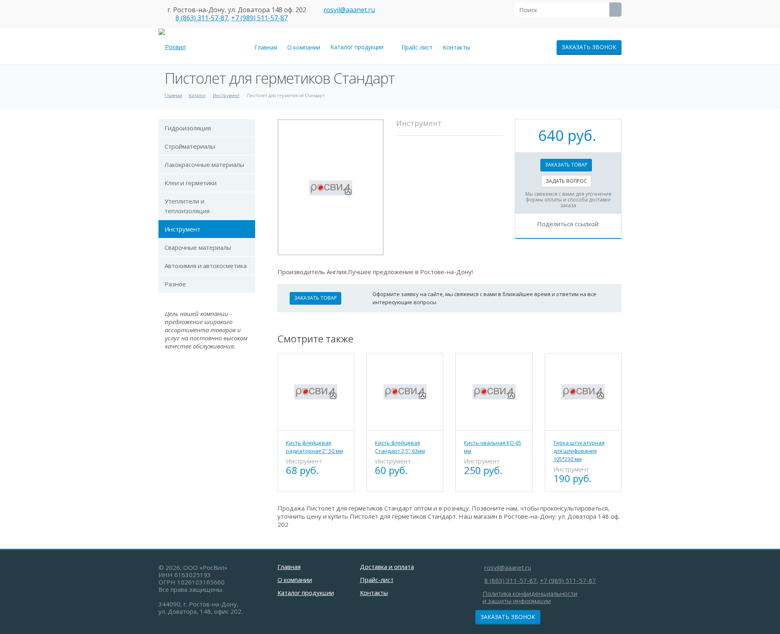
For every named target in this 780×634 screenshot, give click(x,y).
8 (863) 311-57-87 (202, 17)
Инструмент (182, 229)
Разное (175, 284)
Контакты (456, 47)
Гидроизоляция (188, 128)
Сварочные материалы (198, 247)
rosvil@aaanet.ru (349, 9)
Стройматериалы (190, 146)
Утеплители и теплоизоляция (187, 206)
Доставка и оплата (387, 567)
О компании (303, 47)
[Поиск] (615, 9)
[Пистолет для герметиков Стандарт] (330, 187)
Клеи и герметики (191, 183)
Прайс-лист (417, 47)
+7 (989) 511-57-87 (259, 17)
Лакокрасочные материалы (204, 164)
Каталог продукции (358, 47)
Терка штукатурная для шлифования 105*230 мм (578, 451)
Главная (265, 47)
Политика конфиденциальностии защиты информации (530, 597)
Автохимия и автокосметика (206, 266)
